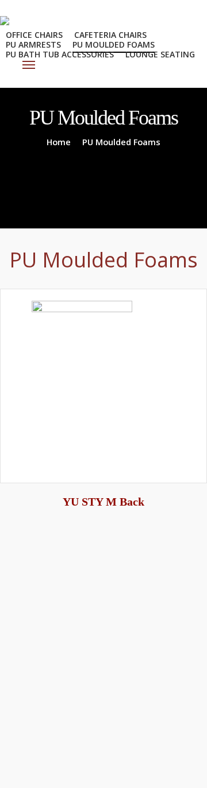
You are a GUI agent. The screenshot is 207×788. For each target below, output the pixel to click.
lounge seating (160, 54)
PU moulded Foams (113, 44)
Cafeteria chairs (110, 35)
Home (59, 141)
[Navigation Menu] (29, 65)
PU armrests (33, 44)
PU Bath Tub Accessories (60, 54)
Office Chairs (34, 35)
